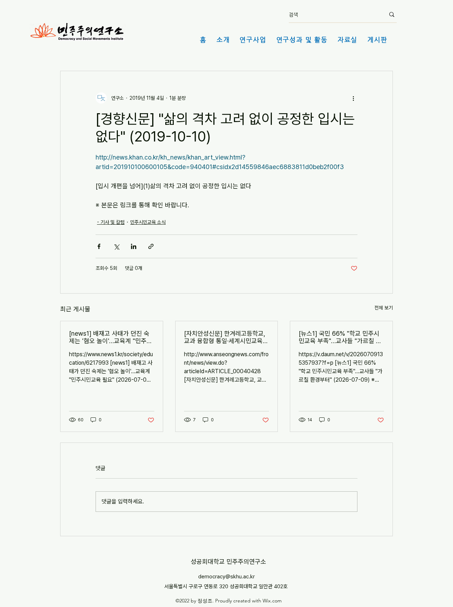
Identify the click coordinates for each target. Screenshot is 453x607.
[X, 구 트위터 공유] (116, 246)
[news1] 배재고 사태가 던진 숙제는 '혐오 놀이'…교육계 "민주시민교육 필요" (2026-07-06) (110, 337)
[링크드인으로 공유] (133, 246)
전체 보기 (383, 308)
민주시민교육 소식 (148, 222)
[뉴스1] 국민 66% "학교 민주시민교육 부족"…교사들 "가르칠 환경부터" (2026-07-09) (340, 337)
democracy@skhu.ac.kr (226, 576)
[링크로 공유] (151, 246)
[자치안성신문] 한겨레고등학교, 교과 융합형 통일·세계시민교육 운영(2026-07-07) (224, 337)
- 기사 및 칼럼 (111, 222)
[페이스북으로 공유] (99, 246)
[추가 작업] (353, 98)
